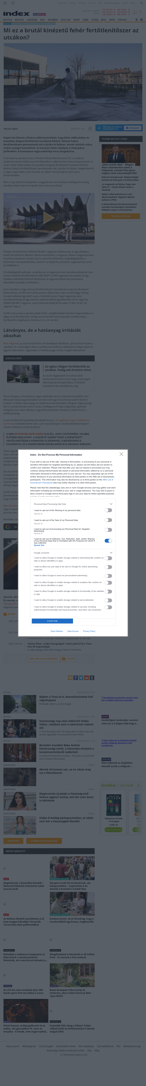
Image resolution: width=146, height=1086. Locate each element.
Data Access (73, 631)
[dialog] (73, 543)
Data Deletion (57, 631)
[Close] (122, 455)
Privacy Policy (89, 631)
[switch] (108, 510)
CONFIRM (52, 621)
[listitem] (73, 503)
